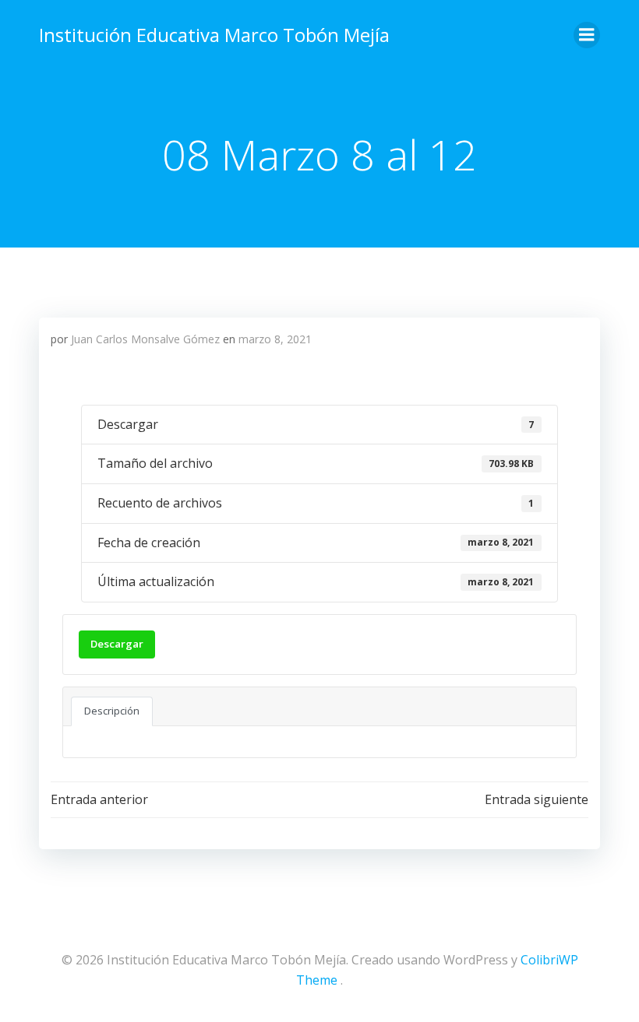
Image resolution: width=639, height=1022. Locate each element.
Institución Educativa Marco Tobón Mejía (214, 34)
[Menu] (587, 35)
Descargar (116, 644)
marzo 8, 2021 (275, 339)
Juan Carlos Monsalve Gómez (145, 339)
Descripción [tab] (111, 711)
